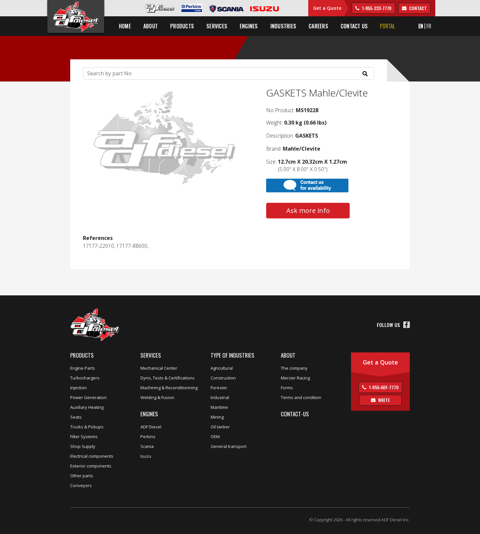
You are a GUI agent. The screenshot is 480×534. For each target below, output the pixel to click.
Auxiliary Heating (87, 407)
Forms (287, 388)
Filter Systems (84, 436)
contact (417, 8)
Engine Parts (82, 368)
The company (294, 368)
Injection (78, 388)
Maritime (219, 407)
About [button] (150, 26)
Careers (318, 26)
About (288, 355)
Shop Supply (82, 446)
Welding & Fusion (157, 397)
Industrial (220, 397)
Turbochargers (85, 378)
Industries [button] (283, 26)
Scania (147, 446)
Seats (76, 417)
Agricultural (222, 368)
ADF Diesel (150, 427)
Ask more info (308, 210)
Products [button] (182, 26)
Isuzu (145, 456)
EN (421, 26)
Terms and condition (301, 397)
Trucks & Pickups (87, 427)
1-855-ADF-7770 (383, 387)
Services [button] (216, 26)
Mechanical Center (158, 368)
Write (383, 399)
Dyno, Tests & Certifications (167, 378)
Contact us (354, 26)
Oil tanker (220, 427)
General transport (229, 446)
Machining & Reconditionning (169, 388)
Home (125, 26)
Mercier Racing (295, 378)
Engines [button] (249, 26)
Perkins (147, 436)
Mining (217, 417)
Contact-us (295, 414)
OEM (215, 436)
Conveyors (81, 485)
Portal (387, 26)
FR (428, 26)
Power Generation (88, 397)
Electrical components (91, 456)
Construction (223, 378)
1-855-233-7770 (376, 8)
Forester (219, 388)
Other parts (81, 476)
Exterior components (90, 466)
